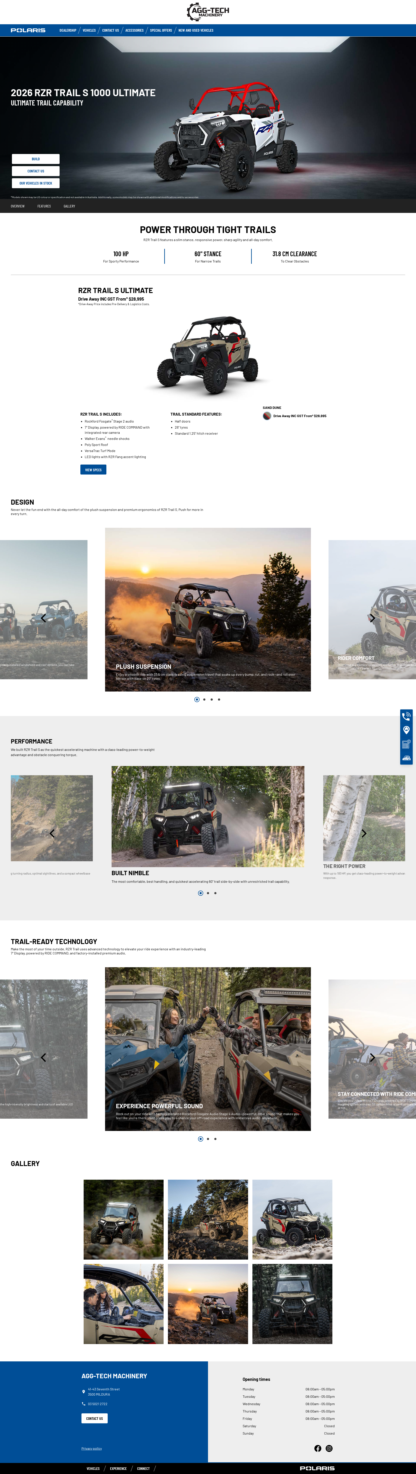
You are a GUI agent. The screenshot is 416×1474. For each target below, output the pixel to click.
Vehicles (89, 30)
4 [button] (219, 699)
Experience (118, 1468)
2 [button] (204, 699)
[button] (44, 618)
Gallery (69, 206)
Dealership (68, 30)
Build (36, 158)
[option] (208, 610)
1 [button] (197, 699)
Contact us (110, 30)
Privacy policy (91, 1448)
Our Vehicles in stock (36, 183)
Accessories (134, 30)
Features (44, 206)
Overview (17, 206)
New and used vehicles (196, 30)
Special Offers (161, 30)
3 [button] (211, 699)
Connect (143, 1468)
